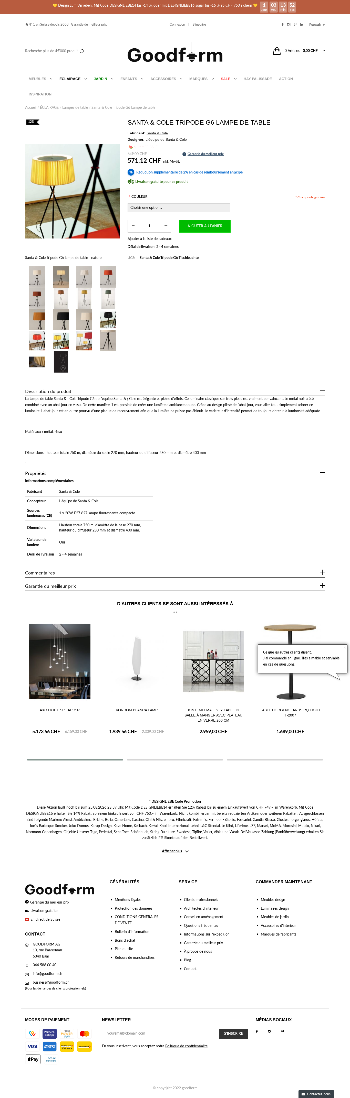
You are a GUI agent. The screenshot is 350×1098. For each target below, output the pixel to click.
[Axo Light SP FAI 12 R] (59, 661)
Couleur (138, 197)
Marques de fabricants (278, 934)
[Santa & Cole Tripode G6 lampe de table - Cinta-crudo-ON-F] (61, 277)
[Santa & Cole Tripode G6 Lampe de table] (84, 340)
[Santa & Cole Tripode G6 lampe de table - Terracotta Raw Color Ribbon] (61, 298)
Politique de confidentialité (186, 1046)
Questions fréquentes (201, 926)
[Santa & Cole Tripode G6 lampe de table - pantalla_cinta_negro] (61, 319)
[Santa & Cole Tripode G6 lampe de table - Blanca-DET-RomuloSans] (37, 362)
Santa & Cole (69, 492)
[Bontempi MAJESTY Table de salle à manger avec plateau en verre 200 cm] (213, 661)
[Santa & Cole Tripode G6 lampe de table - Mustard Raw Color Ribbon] (84, 298)
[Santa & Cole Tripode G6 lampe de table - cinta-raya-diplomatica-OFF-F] (84, 277)
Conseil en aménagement (203, 917)
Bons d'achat (125, 940)
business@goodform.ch (51, 982)
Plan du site (124, 949)
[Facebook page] (262, 1032)
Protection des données (133, 908)
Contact (190, 969)
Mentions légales (128, 900)
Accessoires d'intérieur (278, 926)
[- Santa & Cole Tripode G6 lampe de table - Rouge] (37, 340)
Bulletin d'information (132, 932)
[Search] (55, 51)
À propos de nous (198, 951)
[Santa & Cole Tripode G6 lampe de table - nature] (72, 191)
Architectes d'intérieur (201, 908)
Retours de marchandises (135, 958)
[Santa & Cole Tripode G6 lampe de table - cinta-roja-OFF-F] (108, 277)
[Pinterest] (287, 1032)
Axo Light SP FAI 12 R (60, 710)
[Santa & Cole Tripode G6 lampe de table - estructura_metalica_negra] (108, 340)
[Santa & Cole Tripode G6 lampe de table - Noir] (108, 319)
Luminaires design (275, 908)
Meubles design (273, 900)
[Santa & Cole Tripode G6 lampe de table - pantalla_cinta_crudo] (84, 319)
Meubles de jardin (275, 917)
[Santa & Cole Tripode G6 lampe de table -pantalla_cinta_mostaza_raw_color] (37, 319)
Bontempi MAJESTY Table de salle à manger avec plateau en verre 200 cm (213, 715)
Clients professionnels (201, 900)
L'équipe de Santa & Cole (78, 501)
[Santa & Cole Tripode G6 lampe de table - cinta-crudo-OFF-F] (37, 277)
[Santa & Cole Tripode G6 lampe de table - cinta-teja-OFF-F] (37, 298)
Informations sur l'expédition (207, 934)
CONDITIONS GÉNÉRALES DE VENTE (136, 920)
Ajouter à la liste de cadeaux (150, 239)
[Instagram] (274, 1032)
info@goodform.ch (47, 974)
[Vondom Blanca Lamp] (136, 661)
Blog (187, 960)
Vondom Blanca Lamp (137, 710)
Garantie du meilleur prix (89, 24)
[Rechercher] (81, 52)
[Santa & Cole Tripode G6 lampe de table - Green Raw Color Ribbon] (108, 298)
